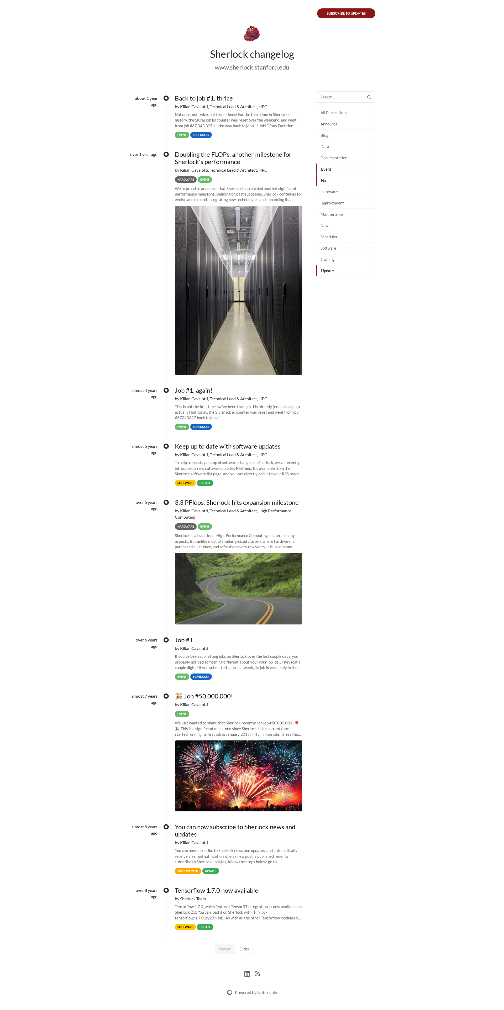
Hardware (329, 191)
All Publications (334, 112)
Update (327, 270)
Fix (323, 180)
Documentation (334, 157)
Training (328, 259)
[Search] (369, 97)
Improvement (332, 203)
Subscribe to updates (346, 13)
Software (328, 248)
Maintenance (332, 214)
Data (325, 146)
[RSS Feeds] (257, 973)
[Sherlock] (252, 34)
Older (244, 948)
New (324, 225)
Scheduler (329, 236)
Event (326, 169)
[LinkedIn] (249, 973)
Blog (324, 135)
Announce (329, 124)
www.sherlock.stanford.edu (252, 67)
